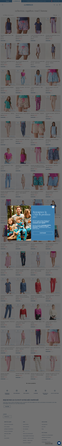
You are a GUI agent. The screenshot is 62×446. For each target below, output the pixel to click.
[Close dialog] (53, 207)
